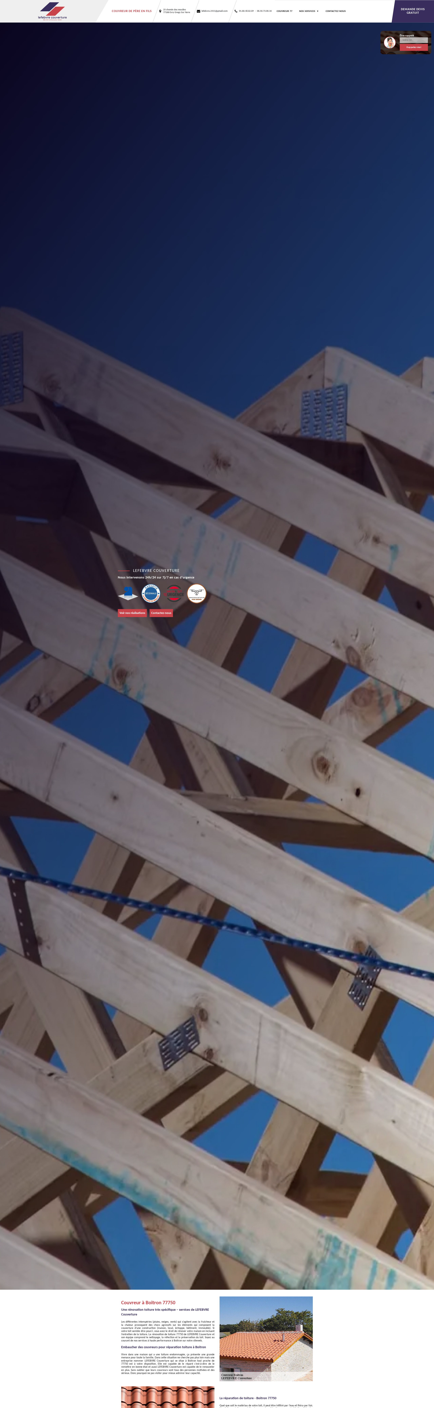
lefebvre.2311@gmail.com (215, 11)
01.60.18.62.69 (246, 11)
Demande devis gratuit (413, 11)
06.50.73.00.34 (264, 11)
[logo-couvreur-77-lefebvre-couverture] (54, 11)
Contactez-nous (336, 11)
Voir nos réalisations (132, 613)
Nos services (307, 11)
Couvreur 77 (284, 11)
